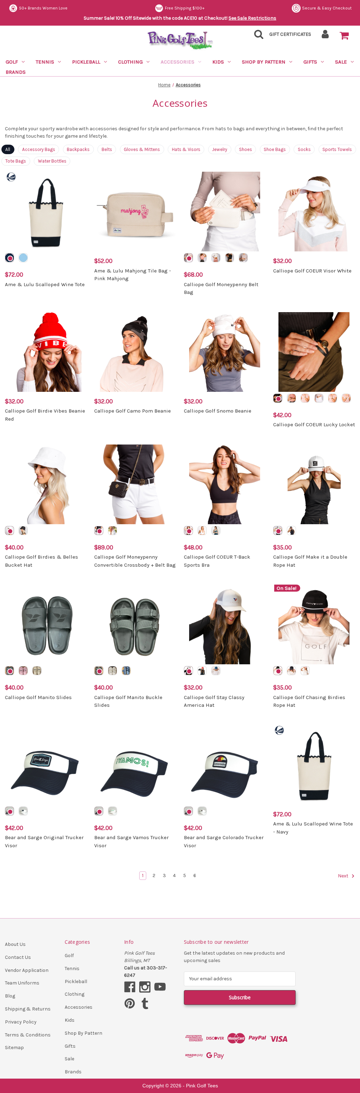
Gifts (310, 62)
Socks (304, 149)
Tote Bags (15, 161)
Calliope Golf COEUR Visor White (312, 271)
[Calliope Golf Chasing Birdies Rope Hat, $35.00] (314, 624)
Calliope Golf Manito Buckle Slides (128, 701)
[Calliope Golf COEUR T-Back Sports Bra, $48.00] (225, 484)
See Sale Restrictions (252, 18)
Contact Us (18, 957)
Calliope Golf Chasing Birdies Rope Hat (309, 701)
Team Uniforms (22, 983)
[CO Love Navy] (188, 811)
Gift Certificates (290, 34)
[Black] (23, 530)
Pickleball (86, 62)
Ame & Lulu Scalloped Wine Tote (45, 284)
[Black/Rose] (277, 398)
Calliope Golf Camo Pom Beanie (132, 411)
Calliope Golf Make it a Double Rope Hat (310, 561)
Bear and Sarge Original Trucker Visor (44, 841)
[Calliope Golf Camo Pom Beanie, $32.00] (135, 352)
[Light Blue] (23, 257)
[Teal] (215, 530)
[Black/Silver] (202, 257)
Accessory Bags (38, 149)
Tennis (45, 62)
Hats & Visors (186, 149)
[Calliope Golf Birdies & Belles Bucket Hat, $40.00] (46, 484)
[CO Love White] (202, 811)
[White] (9, 530)
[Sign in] (325, 36)
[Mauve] (23, 670)
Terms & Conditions (28, 1035)
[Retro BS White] (23, 811)
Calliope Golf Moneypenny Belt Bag (221, 288)
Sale (341, 62)
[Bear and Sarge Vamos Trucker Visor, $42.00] (135, 765)
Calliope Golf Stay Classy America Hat (214, 701)
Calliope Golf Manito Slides (38, 697)
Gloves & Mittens (142, 149)
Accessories (177, 62)
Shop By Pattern (263, 62)
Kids (218, 62)
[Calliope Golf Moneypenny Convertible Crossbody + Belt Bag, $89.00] (135, 484)
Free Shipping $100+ (185, 8)
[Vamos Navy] (98, 811)
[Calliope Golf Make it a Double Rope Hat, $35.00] (314, 484)
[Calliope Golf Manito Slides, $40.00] (46, 624)
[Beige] (36, 670)
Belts (107, 149)
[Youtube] (160, 987)
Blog (10, 996)
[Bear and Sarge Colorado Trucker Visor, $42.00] (225, 765)
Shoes (245, 149)
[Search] (256, 36)
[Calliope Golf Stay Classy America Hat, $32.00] (225, 624)
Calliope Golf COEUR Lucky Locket (314, 424)
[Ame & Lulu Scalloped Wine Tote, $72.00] (46, 211)
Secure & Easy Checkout (327, 8)
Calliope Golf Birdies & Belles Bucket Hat (41, 561)
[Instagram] (144, 987)
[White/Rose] (305, 398)
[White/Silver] (188, 257)
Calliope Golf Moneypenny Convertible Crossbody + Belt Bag (135, 561)
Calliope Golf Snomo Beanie (217, 411)
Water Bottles (52, 161)
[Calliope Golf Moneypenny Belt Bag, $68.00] (225, 211)
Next (343, 876)
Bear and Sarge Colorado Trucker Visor (224, 841)
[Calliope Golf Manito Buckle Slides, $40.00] (135, 624)
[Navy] (9, 257)
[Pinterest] (129, 1003)
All (7, 149)
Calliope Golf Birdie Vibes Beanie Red (45, 415)
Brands (16, 72)
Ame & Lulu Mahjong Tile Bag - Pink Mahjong (132, 275)
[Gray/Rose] (243, 257)
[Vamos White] (112, 811)
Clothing (130, 62)
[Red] (202, 670)
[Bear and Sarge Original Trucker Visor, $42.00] (46, 765)
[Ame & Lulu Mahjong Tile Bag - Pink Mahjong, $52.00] (135, 211)
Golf (12, 62)
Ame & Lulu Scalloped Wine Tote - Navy (313, 828)
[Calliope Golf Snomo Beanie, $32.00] (225, 352)
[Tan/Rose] (229, 257)
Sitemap (14, 1048)
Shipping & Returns (28, 1009)
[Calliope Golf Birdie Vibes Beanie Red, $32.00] (46, 352)
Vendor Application (27, 970)
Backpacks (78, 149)
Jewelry (219, 149)
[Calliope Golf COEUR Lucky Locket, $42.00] (314, 352)
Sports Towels (337, 149)
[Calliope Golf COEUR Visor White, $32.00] (314, 211)
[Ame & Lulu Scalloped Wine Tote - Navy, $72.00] (314, 765)
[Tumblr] (144, 1003)
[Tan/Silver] (215, 257)
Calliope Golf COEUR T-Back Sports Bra (217, 561)
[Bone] (112, 670)
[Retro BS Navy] (9, 811)
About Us (15, 944)
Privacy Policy (21, 1022)
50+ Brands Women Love (43, 8)
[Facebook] (129, 987)
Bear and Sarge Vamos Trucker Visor (131, 841)
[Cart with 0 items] (344, 36)
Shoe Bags (275, 149)
